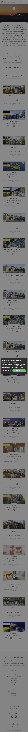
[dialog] (14, 366)
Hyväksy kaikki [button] (19, 370)
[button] (7, 370)
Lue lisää (21, 367)
